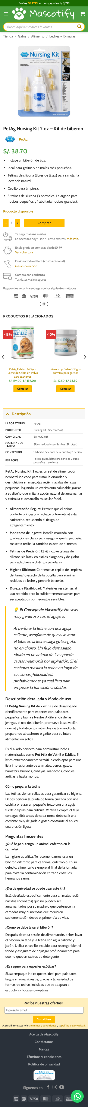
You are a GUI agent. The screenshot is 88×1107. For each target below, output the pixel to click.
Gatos (22, 36)
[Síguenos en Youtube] (61, 1087)
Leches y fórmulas (62, 36)
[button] (5, 14)
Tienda (8, 36)
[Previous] (3, 365)
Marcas (44, 1049)
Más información (26, 266)
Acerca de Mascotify (44, 1034)
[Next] (84, 365)
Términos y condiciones (44, 1057)
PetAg (23, 139)
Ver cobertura (24, 252)
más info (72, 239)
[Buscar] (79, 26)
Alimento (37, 36)
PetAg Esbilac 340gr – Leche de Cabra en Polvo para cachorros (22, 372)
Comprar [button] (22, 388)
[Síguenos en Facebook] (48, 1087)
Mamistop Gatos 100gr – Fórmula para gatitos (65, 371)
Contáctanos (44, 1042)
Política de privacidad (44, 1064)
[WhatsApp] (77, 1096)
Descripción (21, 413)
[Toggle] (7, 413)
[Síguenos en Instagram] (55, 1087)
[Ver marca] (10, 139)
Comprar (44, 223)
